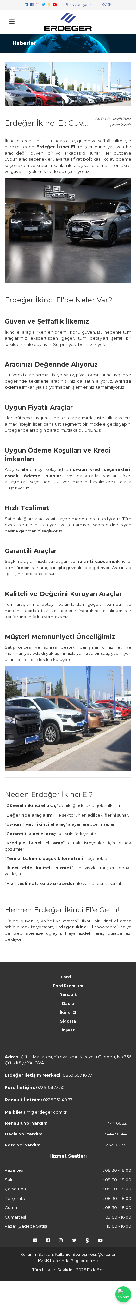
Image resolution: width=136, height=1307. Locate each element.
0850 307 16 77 (77, 1075)
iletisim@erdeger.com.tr (41, 1112)
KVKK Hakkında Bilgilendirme (68, 1260)
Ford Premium (68, 985)
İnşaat (68, 1030)
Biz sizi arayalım (79, 5)
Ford (66, 977)
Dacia (68, 1003)
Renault (68, 994)
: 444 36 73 (65, 1144)
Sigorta (68, 1021)
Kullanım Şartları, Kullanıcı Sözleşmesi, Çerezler (68, 1254)
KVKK (107, 5)
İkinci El (68, 1012)
